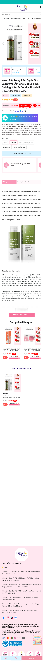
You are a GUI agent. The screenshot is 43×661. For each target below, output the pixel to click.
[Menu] (3, 8)
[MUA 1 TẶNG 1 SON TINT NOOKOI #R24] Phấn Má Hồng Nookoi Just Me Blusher (32, 350)
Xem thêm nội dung (20, 315)
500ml (13, 142)
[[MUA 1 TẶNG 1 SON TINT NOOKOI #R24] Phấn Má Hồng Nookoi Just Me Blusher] (32, 336)
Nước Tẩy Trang (15, 95)
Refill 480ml (6, 147)
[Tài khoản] (40, 8)
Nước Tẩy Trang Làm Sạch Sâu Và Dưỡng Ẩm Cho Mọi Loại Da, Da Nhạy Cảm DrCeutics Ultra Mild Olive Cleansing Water (11, 396)
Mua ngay (32, 658)
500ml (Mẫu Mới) (19, 147)
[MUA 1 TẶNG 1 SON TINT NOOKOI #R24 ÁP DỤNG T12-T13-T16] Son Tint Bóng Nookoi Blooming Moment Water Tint (11, 350)
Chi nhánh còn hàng (22, 153)
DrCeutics (5, 95)
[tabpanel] (21, 43)
